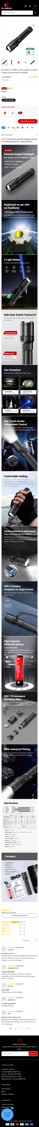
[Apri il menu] (35, 6)
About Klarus (6, 1089)
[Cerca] (35, 13)
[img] (11, 948)
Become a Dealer (8, 1094)
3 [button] (19, 1028)
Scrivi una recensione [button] (19, 916)
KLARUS (15, 1121)
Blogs (4, 1091)
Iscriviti (33, 1054)
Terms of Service (8, 1104)
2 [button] (15, 1028)
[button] (6, 922)
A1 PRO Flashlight (8, 100)
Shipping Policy (7, 1107)
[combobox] (20, 13)
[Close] (12, 1108)
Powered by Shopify (25, 1121)
